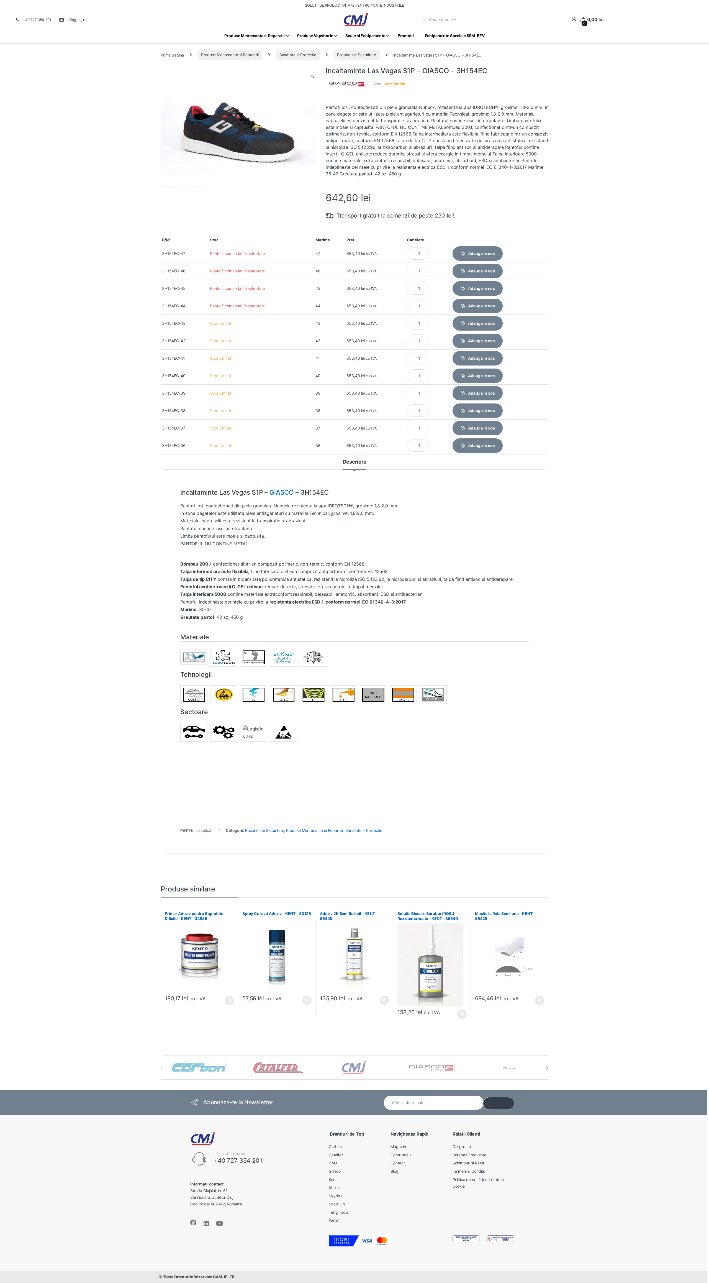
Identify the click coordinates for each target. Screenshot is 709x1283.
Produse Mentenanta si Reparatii (230, 54)
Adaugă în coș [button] (227, 1000)
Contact (398, 1163)
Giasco (335, 1171)
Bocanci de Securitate (356, 54)
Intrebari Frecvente (469, 1154)
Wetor (334, 1220)
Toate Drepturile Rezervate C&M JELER (199, 1276)
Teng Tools (338, 1212)
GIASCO (281, 492)
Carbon (335, 1146)
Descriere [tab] (354, 462)
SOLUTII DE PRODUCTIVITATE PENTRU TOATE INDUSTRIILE (354, 5)
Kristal (334, 1187)
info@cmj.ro (77, 19)
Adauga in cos (481, 253)
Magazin (398, 1146)
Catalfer (336, 1154)
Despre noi (462, 1146)
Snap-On (337, 1204)
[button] (312, 76)
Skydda (336, 1195)
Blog (394, 1171)
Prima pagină (172, 54)
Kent (332, 1179)
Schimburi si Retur (468, 1163)
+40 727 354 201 (37, 19)
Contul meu (401, 1154)
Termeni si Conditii (469, 1171)
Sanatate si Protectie (297, 54)
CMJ (333, 1163)
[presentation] (547, 1068)
